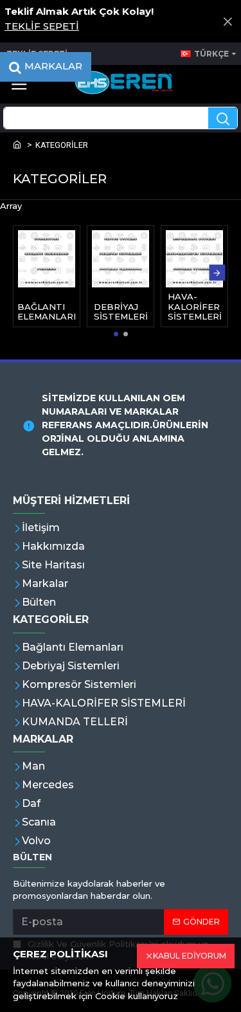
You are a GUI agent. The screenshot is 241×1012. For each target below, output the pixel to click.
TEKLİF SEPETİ (41, 26)
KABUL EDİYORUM (189, 956)
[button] (24, 273)
